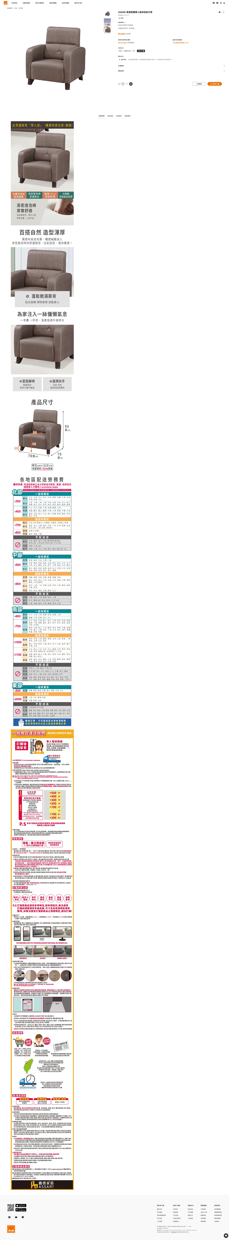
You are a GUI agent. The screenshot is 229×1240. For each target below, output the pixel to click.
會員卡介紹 (204, 1212)
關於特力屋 (78, 3)
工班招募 (190, 1218)
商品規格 (110, 116)
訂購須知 (119, 116)
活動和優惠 (26, 3)
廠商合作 (190, 1215)
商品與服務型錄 (161, 1215)
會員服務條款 (218, 1215)
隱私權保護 (217, 1218)
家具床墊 (9, 8)
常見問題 (203, 1218)
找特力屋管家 (39, 3)
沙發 (15, 8)
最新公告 (159, 1209)
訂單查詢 (203, 1209)
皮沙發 (21, 8)
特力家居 (159, 1218)
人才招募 (159, 1221)
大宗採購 (190, 1212)
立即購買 (199, 84)
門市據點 (159, 1212)
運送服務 (127, 116)
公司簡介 (175, 1209)
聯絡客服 (203, 1221)
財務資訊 (175, 1212)
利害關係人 (176, 1221)
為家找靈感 (65, 3)
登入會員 (123, 42)
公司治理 (175, 1215)
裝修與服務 (53, 3)
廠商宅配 (123, 59)
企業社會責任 (177, 1218)
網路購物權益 (218, 1212)
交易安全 (216, 1221)
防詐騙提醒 (217, 1209)
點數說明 (203, 1215)
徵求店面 (190, 1209)
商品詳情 (101, 116)
